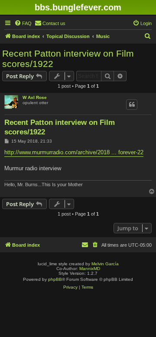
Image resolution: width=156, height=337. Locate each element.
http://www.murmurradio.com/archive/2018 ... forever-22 (73, 152)
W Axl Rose (35, 97)
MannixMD (89, 268)
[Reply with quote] (131, 104)
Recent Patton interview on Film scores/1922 (68, 58)
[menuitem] (23, 23)
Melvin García (105, 263)
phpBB (55, 279)
